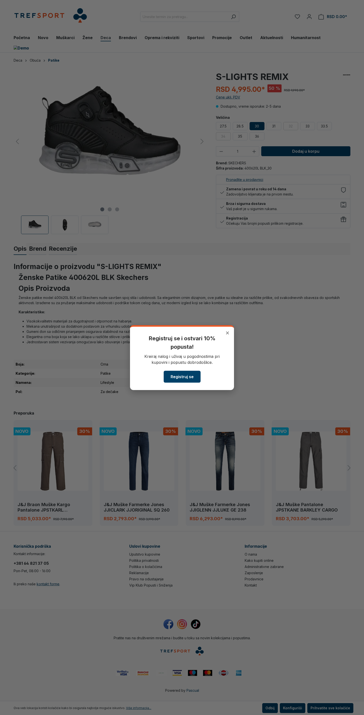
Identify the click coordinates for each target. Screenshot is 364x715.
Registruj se (182, 376)
